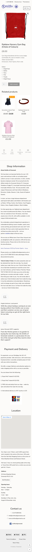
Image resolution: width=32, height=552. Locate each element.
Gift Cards (28, 152)
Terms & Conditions (11, 539)
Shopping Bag (20, 152)
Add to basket (14, 84)
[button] (28, 13)
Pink (5, 75)
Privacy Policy (22, 539)
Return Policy (16, 542)
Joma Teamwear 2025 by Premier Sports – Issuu (14, 248)
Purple (5, 77)
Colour (4, 67)
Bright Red (7, 69)
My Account (4, 152)
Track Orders (12, 152)
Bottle (5, 71)
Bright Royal (7, 79)
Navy (5, 73)
